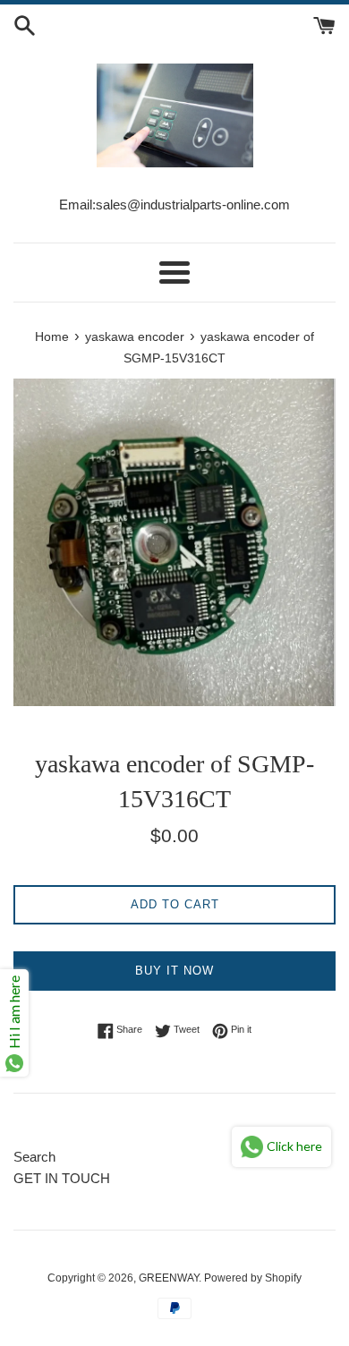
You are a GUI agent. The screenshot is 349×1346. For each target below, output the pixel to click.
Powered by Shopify (253, 1278)
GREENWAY (169, 1278)
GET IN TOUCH (61, 1178)
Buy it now (174, 970)
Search (34, 1156)
